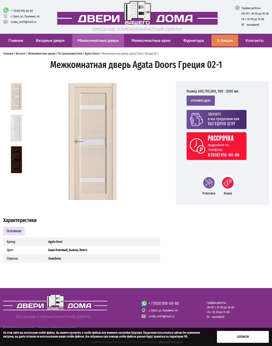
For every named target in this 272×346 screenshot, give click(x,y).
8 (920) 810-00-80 (223, 155)
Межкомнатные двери (98, 40)
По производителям (70, 53)
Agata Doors (92, 53)
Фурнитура (193, 40)
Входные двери (50, 40)
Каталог (21, 53)
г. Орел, (25, 16)
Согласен (243, 337)
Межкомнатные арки (151, 40)
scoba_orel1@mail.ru (23, 22)
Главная (15, 40)
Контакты (255, 40)
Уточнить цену (201, 101)
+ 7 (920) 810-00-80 (21, 11)
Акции (225, 40)
